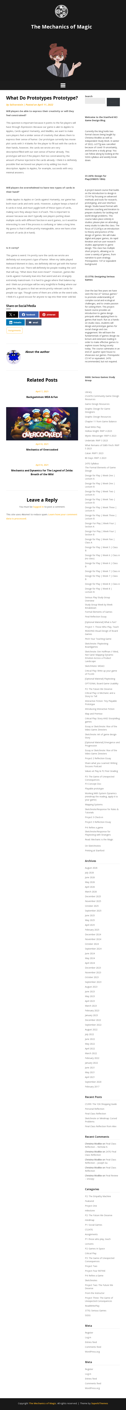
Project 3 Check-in (94, 817)
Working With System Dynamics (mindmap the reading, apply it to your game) (101, 796)
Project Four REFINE (95, 1270)
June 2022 (90, 1039)
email (35, 322)
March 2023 (91, 1005)
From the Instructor (94, 1293)
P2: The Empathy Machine (98, 1196)
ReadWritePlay (92, 1305)
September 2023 (93, 981)
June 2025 (90, 915)
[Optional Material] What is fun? (100, 622)
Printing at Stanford (94, 850)
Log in (88, 1337)
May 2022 (90, 1043)
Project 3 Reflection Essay (98, 822)
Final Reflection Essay (95, 616)
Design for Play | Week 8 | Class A (102, 583)
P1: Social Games (93, 1224)
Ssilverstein (16, 104)
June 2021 (90, 1067)
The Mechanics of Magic (61, 26)
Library (88, 392)
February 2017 (92, 1086)
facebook (30, 314)
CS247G (89, 1229)
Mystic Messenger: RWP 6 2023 (100, 435)
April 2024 (90, 962)
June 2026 (90, 877)
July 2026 (89, 872)
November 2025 (93, 901)
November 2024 (93, 939)
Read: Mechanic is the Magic (99, 839)
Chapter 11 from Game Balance (101, 421)
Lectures (89, 1243)
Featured (89, 1201)
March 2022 (91, 1053)
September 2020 (93, 1081)
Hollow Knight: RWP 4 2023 (98, 431)
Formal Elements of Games (98, 611)
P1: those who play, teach (98, 1239)
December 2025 (93, 896)
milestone (90, 1210)
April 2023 (90, 1001)
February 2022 (92, 1058)
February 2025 (92, 929)
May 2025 (90, 920)
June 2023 (90, 991)
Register (89, 1332)
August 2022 (91, 1029)
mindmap (89, 1220)
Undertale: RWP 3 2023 (96, 440)
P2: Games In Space (95, 1248)
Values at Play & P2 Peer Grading (101, 771)
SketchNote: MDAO (94, 666)
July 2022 (89, 1034)
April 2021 (90, 1077)
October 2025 (92, 905)
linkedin (17, 322)
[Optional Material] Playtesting (100, 678)
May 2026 (90, 882)
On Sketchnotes (93, 845)
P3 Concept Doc (93, 783)
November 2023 (93, 972)
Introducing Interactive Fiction (99, 708)
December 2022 (93, 1020)
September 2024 (93, 948)
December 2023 (93, 967)
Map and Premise (93, 713)
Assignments (14, 330)
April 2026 (90, 886)
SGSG (88, 1315)
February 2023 (92, 1010)
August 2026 (91, 867)
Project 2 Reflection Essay (98, 758)
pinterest (51, 314)
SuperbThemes (99, 1403)
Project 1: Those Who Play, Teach (102, 626)
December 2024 (93, 934)
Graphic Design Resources (98, 416)
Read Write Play (93, 427)
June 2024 (90, 953)
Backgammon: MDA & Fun (42, 397)
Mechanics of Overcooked (42, 449)
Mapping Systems (94, 804)
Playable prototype (94, 788)
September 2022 (93, 1024)
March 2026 (91, 891)
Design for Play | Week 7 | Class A (102, 571)
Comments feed (93, 1346)
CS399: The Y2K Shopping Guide (101, 1104)
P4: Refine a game (94, 827)
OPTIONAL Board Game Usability (101, 683)
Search (113, 102)
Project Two (91, 1266)
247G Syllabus (92, 463)
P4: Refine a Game (94, 1275)
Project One (91, 1205)
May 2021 (90, 1072)
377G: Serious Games (95, 1310)
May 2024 (90, 958)
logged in (38, 506)
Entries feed (91, 1342)
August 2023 (91, 986)
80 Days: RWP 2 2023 (95, 458)
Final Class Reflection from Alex (100, 1126)
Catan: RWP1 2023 (94, 453)
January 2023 (91, 1015)
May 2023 (90, 996)
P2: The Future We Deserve (98, 689)
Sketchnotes (91, 1280)
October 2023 (92, 977)
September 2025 (93, 910)
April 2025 (90, 924)
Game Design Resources (97, 404)
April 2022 (90, 1048)
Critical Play (90, 1253)
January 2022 (91, 1062)
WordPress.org (92, 1351)
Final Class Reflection (95, 1113)
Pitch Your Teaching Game (98, 638)
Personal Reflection (94, 1108)
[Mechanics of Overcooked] (42, 422)
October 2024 (92, 943)
